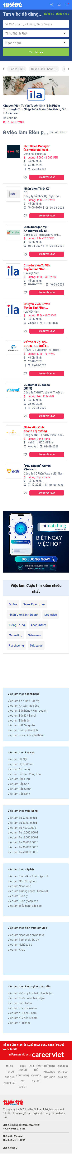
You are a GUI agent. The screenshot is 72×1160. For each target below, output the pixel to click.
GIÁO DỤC (62, 1065)
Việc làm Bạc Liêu (19, 778)
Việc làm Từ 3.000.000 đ (22, 817)
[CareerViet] (47, 1054)
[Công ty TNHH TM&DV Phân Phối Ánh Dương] (13, 433)
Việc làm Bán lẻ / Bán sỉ (22, 715)
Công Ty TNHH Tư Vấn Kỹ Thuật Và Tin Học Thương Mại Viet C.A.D (43, 392)
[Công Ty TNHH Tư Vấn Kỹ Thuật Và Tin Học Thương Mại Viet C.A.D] (13, 390)
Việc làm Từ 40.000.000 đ (23, 852)
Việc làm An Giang (19, 769)
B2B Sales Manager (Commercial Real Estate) (37, 147)
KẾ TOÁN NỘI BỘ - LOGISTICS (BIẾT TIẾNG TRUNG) (36, 344)
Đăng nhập (62, 13)
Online (13, 604)
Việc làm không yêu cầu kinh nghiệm (30, 993)
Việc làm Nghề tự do (20, 944)
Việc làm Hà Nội (17, 759)
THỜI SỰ (9, 1071)
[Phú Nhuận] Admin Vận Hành (37, 467)
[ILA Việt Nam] (13, 271)
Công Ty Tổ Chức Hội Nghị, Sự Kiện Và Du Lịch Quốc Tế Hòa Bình (43, 196)
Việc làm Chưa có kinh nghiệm (26, 998)
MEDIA (9, 1065)
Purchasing (16, 645)
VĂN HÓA (36, 1075)
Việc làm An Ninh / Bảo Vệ (23, 700)
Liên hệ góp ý (10, 1147)
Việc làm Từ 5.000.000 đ (22, 822)
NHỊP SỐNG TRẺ (36, 1067)
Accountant (38, 625)
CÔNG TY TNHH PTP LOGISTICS (42, 350)
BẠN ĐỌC (62, 1071)
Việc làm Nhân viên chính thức (26, 934)
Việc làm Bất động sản (21, 725)
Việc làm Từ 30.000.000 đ (23, 847)
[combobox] (36, 24)
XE (22, 1081)
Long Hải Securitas (35, 153)
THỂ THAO (49, 1065)
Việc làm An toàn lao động (23, 705)
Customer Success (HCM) (37, 386)
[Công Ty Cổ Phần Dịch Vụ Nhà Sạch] (13, 232)
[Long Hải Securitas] (13, 151)
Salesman (34, 635)
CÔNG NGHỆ (22, 1075)
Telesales (36, 645)
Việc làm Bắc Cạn (18, 783)
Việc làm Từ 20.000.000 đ (23, 842)
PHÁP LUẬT (9, 1082)
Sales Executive (34, 604)
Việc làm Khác (16, 949)
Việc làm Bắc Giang (19, 788)
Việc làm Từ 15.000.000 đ (23, 837)
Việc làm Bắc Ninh (19, 793)
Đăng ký (49, 13)
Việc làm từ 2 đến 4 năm (22, 1008)
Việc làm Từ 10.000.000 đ (23, 832)
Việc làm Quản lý (18, 896)
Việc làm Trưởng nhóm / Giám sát (28, 891)
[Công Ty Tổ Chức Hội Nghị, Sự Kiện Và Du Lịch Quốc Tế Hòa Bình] (13, 194)
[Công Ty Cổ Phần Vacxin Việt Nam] (13, 471)
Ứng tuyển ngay (47, 177)
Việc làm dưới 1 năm (20, 1003)
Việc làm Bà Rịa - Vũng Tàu (24, 774)
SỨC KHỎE (49, 1077)
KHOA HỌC (49, 1071)
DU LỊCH (22, 1086)
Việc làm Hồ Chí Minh (20, 764)
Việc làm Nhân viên (19, 886)
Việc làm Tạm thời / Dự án (23, 939)
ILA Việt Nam (31, 273)
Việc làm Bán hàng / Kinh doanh (27, 710)
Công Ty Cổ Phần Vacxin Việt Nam (43, 473)
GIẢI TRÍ (36, 1081)
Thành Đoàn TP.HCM (14, 1139)
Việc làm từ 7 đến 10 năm (22, 1017)
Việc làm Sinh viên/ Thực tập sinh (28, 876)
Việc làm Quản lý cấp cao (23, 901)
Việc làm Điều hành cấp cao (25, 905)
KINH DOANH (23, 1067)
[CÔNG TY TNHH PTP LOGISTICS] (13, 347)
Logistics (50, 614)
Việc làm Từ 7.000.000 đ (22, 827)
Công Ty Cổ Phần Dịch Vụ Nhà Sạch (41, 235)
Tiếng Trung (17, 625)
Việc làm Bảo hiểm (19, 720)
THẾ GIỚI (9, 1077)
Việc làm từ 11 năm (19, 1022)
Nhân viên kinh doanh (24, 614)
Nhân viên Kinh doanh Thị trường (35, 429)
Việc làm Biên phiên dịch (23, 730)
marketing (15, 635)
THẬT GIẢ (62, 1077)
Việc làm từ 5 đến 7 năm (22, 1012)
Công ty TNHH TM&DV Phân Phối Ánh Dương (43, 435)
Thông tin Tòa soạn (13, 1136)
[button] (59, 4)
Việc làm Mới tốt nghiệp (22, 881)
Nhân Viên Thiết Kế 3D (36, 190)
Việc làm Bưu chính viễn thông (26, 735)
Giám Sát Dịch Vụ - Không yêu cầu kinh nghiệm (37, 228)
